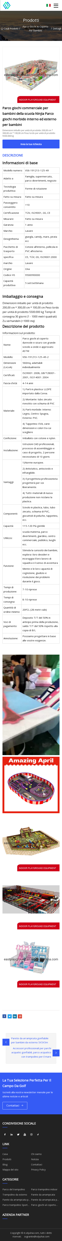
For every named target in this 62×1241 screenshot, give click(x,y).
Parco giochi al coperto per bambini (35, 28)
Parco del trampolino (13, 1189)
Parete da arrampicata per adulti (45, 1200)
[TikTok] (38, 1134)
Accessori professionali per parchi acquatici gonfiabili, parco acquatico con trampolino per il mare (31, 1052)
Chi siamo (36, 1154)
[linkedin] (11, 1134)
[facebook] (4, 1134)
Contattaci (12, 1105)
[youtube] (24, 1134)
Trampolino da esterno (14, 1194)
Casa (6, 28)
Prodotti (14, 28)
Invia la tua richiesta (31, 144)
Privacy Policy (38, 1169)
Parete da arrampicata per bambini (16, 1200)
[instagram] (31, 1134)
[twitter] (18, 1134)
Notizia (35, 1159)
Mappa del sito (10, 1169)
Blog (4, 1164)
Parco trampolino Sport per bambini (15, 1205)
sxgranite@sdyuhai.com (36, 1236)
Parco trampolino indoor (44, 1189)
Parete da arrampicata (43, 1194)
